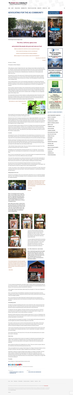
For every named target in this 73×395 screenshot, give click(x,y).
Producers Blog (51, 145)
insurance (20, 366)
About (12, 8)
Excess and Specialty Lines (53, 132)
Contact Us (44, 8)
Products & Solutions (32, 8)
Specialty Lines (50, 149)
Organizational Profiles (52, 141)
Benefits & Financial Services (53, 122)
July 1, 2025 (10, 15)
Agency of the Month (13, 366)
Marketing (50, 139)
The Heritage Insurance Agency (28, 366)
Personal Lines (50, 143)
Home (9, 8)
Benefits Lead (50, 124)
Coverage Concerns (51, 130)
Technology (50, 151)
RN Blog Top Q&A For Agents (53, 147)
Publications (17, 8)
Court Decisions (51, 128)
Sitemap (9, 392)
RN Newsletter (24, 8)
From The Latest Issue (52, 134)
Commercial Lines (51, 126)
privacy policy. (46, 385)
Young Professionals (52, 154)
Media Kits (39, 8)
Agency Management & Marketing (54, 115)
